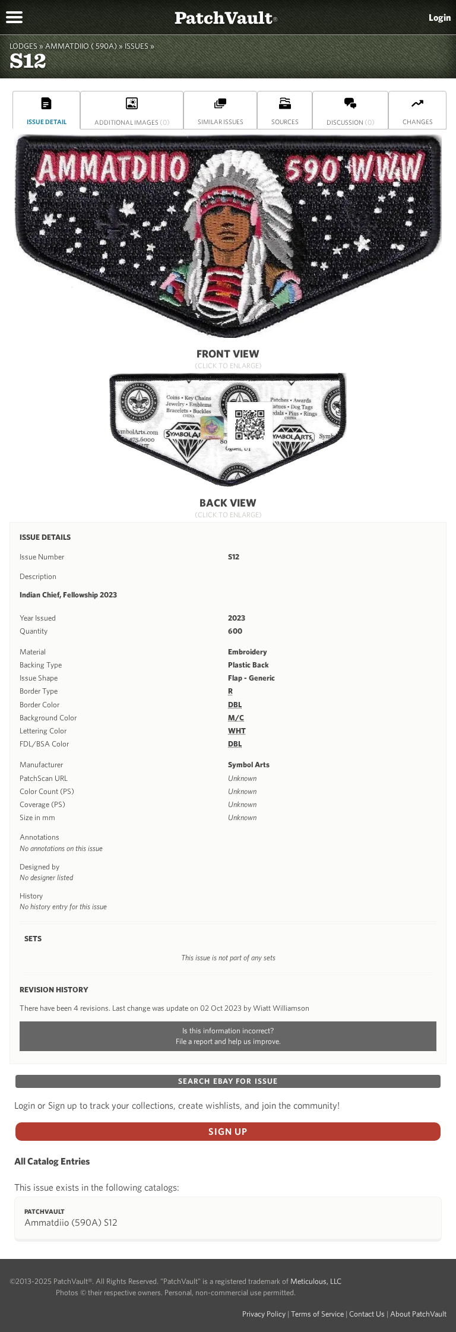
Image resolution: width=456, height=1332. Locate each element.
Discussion (351, 122)
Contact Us (367, 1313)
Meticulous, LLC (315, 1281)
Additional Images (132, 122)
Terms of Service (317, 1313)
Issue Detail (46, 121)
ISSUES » (139, 46)
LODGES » (26, 46)
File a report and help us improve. (228, 1041)
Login (440, 17)
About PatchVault (418, 1313)
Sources (285, 121)
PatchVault (226, 17)
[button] (14, 16)
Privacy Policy (264, 1313)
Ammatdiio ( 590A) (81, 46)
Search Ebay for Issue (228, 1081)
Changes (418, 121)
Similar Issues (220, 121)
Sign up (228, 1131)
